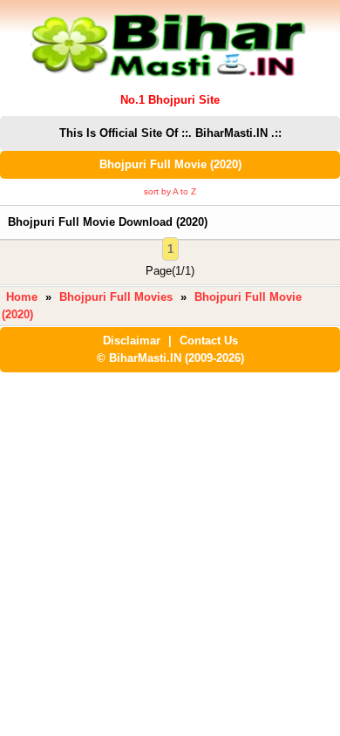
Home (21, 296)
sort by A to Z (170, 191)
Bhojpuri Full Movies (116, 296)
